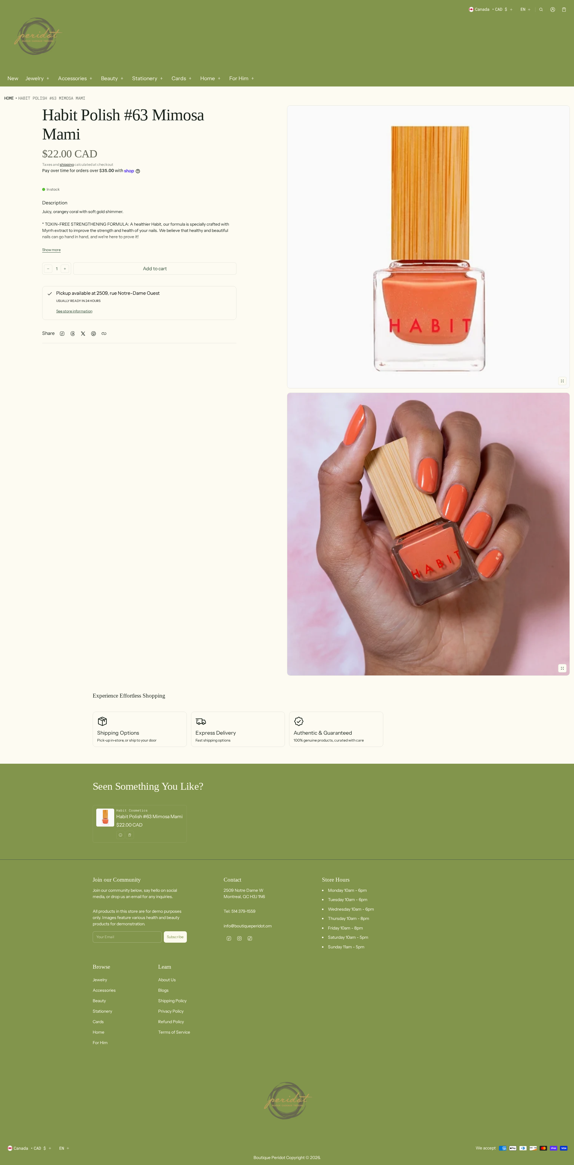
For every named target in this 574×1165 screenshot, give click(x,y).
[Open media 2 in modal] (428, 247)
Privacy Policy (171, 1011)
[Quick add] (130, 835)
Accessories (104, 990)
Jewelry (100, 979)
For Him (100, 1042)
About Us (167, 979)
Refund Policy (171, 1021)
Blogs (163, 990)
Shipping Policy (172, 1000)
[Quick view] (120, 835)
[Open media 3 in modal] (428, 534)
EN (522, 9)
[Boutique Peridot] (37, 37)
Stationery (102, 1011)
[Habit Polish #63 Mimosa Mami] (140, 823)
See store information (74, 311)
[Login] (552, 9)
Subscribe (175, 937)
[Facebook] (229, 938)
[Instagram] (239, 938)
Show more (51, 249)
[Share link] (104, 333)
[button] (541, 9)
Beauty (99, 1000)
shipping (67, 164)
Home (9, 98)
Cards (98, 1021)
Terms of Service (174, 1032)
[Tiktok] (250, 938)
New (12, 78)
